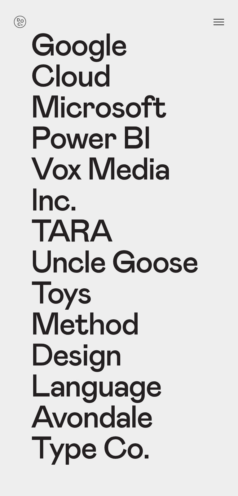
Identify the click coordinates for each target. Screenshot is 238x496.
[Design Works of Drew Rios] (20, 22)
